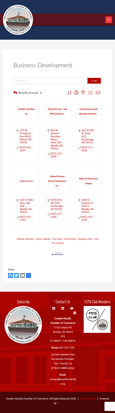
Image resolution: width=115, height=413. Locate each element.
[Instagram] (74, 312)
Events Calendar (43, 239)
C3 (58, 403)
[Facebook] (53, 308)
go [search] (95, 80)
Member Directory (25, 239)
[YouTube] (71, 308)
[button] (15, 93)
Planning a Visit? (85, 239)
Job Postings (70, 239)
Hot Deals (57, 239)
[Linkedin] (62, 308)
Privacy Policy (87, 398)
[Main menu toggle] (108, 20)
